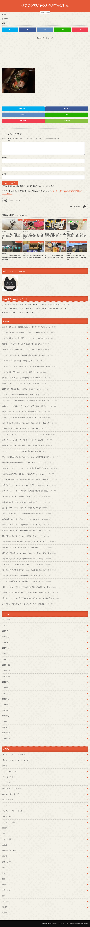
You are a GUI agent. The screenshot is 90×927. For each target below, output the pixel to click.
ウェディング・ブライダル (11, 788)
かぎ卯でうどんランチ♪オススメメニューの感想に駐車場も (26, 412)
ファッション (7, 817)
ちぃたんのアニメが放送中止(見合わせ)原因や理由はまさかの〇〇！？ (30, 400)
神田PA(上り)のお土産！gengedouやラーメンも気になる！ (26, 530)
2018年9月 (6, 682)
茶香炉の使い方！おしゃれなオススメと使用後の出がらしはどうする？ (30, 485)
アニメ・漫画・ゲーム (10, 771)
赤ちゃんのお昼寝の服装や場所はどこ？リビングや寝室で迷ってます (29, 332)
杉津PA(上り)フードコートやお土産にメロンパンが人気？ (25, 525)
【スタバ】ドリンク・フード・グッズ (15, 760)
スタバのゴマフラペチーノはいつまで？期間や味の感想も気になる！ (29, 468)
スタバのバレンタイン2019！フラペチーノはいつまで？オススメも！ (29, 434)
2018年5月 (6, 704)
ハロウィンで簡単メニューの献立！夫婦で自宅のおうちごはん (27, 496)
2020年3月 (6, 625)
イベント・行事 (7, 777)
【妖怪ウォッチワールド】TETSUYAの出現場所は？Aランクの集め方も (30, 598)
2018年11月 (6, 671)
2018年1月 (6, 727)
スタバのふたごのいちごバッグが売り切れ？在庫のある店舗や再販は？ (30, 366)
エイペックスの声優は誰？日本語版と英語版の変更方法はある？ (28, 355)
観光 (3, 896)
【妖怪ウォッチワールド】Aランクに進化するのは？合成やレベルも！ (30, 592)
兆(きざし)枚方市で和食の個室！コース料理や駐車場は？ (25, 508)
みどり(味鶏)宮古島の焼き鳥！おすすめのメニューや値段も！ (26, 559)
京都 (3, 833)
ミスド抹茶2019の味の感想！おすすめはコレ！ (22, 361)
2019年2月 (6, 654)
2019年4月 (6, 642)
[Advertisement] (45, 53)
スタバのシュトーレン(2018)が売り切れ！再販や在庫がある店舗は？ (29, 491)
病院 (3, 879)
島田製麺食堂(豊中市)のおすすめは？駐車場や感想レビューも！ (27, 502)
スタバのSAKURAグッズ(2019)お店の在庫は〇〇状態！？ (25, 395)
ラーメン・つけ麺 (8, 822)
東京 (3, 867)
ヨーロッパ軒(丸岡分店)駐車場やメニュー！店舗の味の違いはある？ (29, 570)
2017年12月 (6, 733)
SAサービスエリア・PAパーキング (14, 754)
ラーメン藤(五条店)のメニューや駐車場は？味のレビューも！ (26, 513)
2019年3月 (6, 648)
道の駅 (4, 907)
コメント (6, 140)
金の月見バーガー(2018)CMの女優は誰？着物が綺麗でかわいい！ (28, 547)
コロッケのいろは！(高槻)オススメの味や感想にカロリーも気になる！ (30, 423)
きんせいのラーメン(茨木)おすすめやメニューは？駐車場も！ (26, 564)
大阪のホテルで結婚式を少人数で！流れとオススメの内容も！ (27, 417)
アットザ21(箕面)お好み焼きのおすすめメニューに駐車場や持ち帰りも (30, 457)
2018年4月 (6, 710)
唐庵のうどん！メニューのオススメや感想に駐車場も (24, 383)
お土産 (4, 766)
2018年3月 (6, 716)
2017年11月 (6, 738)
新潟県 (4, 856)
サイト (4, 174)
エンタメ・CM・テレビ (10, 794)
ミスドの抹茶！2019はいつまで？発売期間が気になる (24, 372)
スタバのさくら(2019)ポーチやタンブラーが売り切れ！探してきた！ (29, 406)
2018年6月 (6, 699)
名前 (4, 157)
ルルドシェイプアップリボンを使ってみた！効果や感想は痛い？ (28, 604)
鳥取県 (4, 913)
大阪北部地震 (7, 839)
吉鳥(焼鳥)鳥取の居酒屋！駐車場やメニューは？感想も (24, 429)
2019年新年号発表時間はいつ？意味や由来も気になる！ (25, 389)
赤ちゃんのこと (7, 901)
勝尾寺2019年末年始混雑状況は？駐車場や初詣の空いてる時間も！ (29, 462)
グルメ (4, 805)
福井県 (4, 884)
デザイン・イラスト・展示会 (12, 811)
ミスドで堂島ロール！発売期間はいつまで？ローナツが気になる (28, 338)
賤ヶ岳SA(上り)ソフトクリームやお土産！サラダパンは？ (25, 536)
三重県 (4, 828)
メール (5, 166)
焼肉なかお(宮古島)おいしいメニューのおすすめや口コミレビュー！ (29, 553)
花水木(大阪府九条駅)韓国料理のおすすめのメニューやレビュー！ (28, 474)
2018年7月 (6, 693)
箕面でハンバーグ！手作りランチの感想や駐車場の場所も (25, 344)
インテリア (6, 783)
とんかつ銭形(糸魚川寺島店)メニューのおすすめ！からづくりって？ (29, 542)
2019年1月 (6, 659)
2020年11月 (6, 620)
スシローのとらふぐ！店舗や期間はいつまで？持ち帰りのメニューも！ (30, 327)
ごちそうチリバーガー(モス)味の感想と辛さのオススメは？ (26, 576)
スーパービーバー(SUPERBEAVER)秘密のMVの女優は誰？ (25, 451)
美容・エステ (7, 890)
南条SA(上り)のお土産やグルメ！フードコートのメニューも (26, 519)
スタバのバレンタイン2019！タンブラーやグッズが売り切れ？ (27, 440)
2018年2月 (6, 722)
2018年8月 (6, 688)
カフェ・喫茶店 (7, 800)
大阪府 (4, 845)
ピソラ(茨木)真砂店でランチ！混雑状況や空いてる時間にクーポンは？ (30, 479)
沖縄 (3, 873)
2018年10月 (6, 676)
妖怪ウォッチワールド (10, 850)
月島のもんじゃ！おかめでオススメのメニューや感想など (25, 349)
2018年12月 (6, 665)
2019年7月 (6, 631)
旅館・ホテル (7, 862)
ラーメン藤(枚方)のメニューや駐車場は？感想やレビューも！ (26, 581)
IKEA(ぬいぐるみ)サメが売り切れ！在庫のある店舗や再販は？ (27, 446)
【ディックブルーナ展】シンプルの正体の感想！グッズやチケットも (29, 587)
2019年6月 (6, 637)
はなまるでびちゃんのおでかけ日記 (45, 5)
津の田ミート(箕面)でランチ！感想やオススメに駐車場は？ (26, 378)
